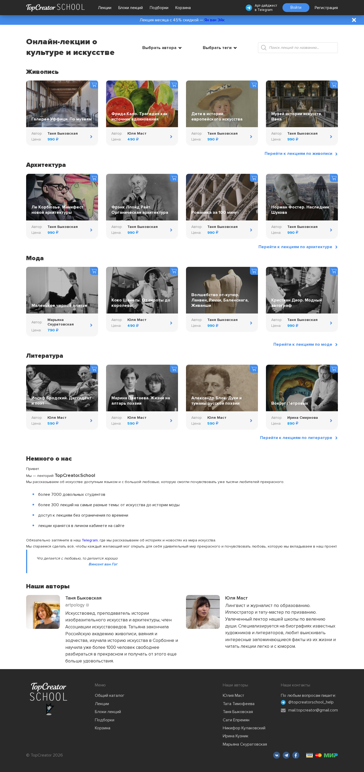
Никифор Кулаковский (244, 728)
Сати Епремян (236, 720)
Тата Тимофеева (238, 703)
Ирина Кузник (235, 736)
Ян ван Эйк (214, 20)
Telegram (265, 10)
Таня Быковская (238, 711)
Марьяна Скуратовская (245, 744)
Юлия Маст (233, 695)
